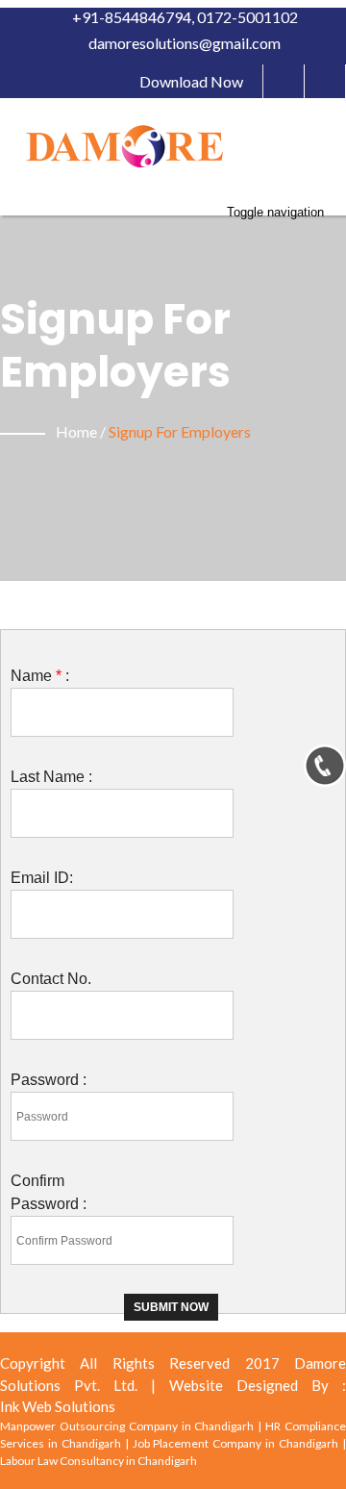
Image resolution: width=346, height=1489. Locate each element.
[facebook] (284, 81)
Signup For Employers (180, 431)
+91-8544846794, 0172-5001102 (183, 17)
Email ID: (42, 878)
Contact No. (51, 979)
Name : (40, 676)
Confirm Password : (48, 1192)
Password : (48, 1080)
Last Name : (51, 777)
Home (76, 431)
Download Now (191, 81)
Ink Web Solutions (57, 1406)
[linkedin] (325, 81)
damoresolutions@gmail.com (183, 43)
